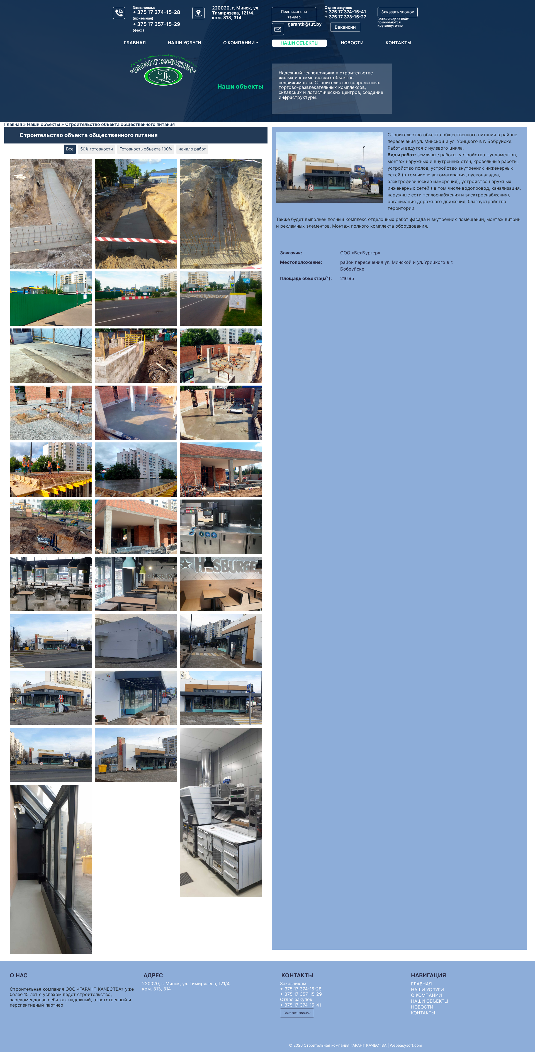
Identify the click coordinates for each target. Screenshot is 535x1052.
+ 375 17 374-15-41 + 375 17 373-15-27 (345, 14)
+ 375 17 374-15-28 (156, 12)
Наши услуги (184, 42)
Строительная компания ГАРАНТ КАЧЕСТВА (345, 1045)
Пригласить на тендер (294, 14)
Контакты (398, 42)
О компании (239, 42)
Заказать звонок (397, 11)
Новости (352, 42)
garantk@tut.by (305, 24)
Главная (135, 42)
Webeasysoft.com (406, 1045)
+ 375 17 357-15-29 (156, 24)
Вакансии (345, 27)
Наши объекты (299, 43)
